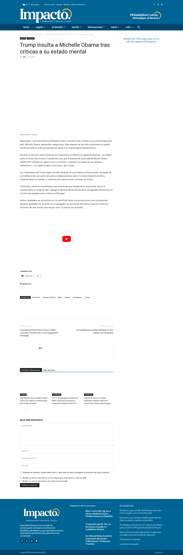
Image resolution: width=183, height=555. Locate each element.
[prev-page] (21, 408)
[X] (28, 63)
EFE (24, 57)
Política (23, 395)
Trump (87, 297)
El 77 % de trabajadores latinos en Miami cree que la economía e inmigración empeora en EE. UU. (65, 400)
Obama (67, 297)
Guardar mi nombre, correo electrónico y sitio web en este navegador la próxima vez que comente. (66, 472)
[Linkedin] (162, 4)
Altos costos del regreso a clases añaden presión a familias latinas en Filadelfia (99, 513)
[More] (53, 63)
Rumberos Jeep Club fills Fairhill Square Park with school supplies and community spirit (140, 511)
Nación (29, 34)
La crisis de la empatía (129, 544)
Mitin (60, 297)
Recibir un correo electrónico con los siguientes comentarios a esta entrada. (55, 478)
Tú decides (38, 34)
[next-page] (26, 408)
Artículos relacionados (31, 370)
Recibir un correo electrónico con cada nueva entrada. (45, 481)
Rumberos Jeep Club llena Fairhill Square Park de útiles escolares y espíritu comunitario (140, 519)
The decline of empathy (130, 539)
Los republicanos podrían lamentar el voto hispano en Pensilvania (94, 331)
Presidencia (77, 297)
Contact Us (159, 552)
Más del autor (49, 370)
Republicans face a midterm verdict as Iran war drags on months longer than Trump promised (33, 400)
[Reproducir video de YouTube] (66, 239)
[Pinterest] (35, 63)
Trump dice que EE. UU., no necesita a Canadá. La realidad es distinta (98, 527)
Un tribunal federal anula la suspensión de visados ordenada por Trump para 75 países (98, 540)
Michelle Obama (49, 297)
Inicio (22, 34)
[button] (139, 27)
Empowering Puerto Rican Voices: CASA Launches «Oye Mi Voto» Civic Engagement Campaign (39, 333)
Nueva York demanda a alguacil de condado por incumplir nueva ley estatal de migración (140, 533)
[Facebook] (154, 4)
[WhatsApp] (41, 63)
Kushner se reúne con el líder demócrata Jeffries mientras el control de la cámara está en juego (97, 400)
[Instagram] (158, 4)
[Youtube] (37, 541)
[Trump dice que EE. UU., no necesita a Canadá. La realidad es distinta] (76, 527)
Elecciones (36, 297)
